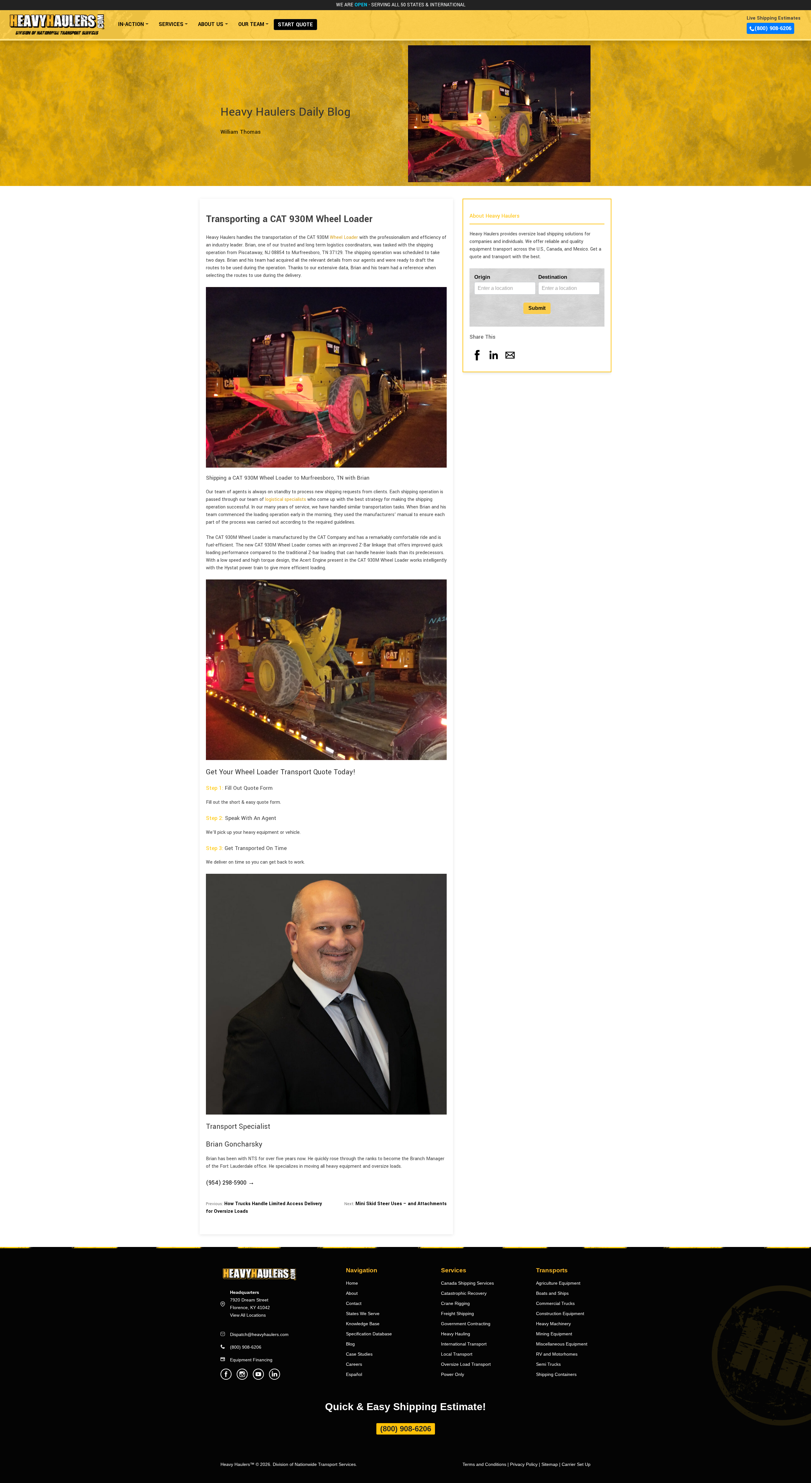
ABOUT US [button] (210, 24)
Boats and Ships (552, 1293)
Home (352, 1283)
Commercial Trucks (555, 1303)
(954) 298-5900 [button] (226, 1183)
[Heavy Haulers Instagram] (242, 1378)
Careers (354, 1364)
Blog (350, 1343)
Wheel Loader (344, 237)
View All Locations (248, 1315)
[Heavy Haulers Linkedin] (274, 1378)
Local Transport (456, 1354)
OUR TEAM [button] (251, 24)
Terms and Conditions (484, 1464)
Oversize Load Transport (466, 1364)
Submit (537, 308)
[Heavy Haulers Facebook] (226, 1378)
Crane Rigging (455, 1303)
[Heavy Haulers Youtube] (258, 1378)
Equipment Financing (251, 1359)
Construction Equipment (560, 1313)
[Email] (510, 361)
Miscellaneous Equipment (561, 1343)
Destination (552, 277)
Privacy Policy (524, 1464)
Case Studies (359, 1354)
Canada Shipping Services (467, 1283)
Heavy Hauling (455, 1333)
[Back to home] (56, 21)
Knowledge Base (363, 1323)
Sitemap (549, 1464)
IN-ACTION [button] (131, 24)
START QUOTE (295, 24)
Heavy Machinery (553, 1323)
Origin (482, 277)
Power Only (452, 1374)
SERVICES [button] (171, 24)
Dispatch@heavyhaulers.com (259, 1334)
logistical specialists (285, 499)
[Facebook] (477, 361)
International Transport (464, 1343)
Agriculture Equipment (558, 1283)
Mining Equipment (554, 1333)
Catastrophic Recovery (464, 1293)
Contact (353, 1303)
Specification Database (369, 1333)
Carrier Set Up (576, 1464)
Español (354, 1374)
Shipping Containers (556, 1374)
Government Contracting (465, 1323)
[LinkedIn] (493, 361)
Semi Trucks (548, 1364)
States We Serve (363, 1313)
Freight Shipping (457, 1313)
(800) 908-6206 (772, 28)
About (352, 1293)
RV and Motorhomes (557, 1354)
